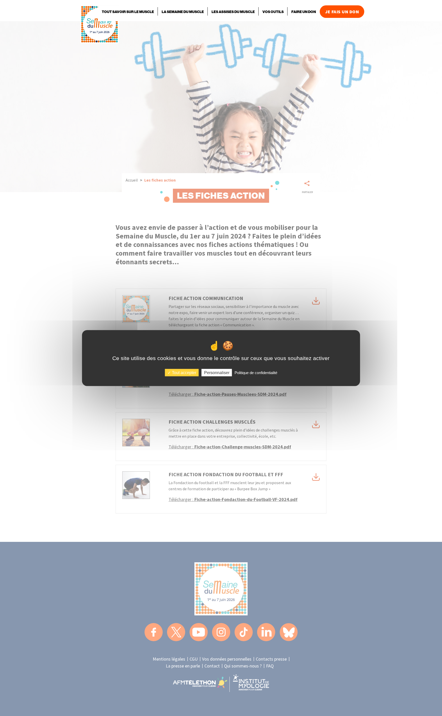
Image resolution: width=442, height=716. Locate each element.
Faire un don (303, 12)
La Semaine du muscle (183, 12)
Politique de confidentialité (256, 372)
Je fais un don (342, 12)
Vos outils (273, 12)
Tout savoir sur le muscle (128, 12)
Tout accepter (183, 372)
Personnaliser (216, 372)
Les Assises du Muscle (233, 12)
